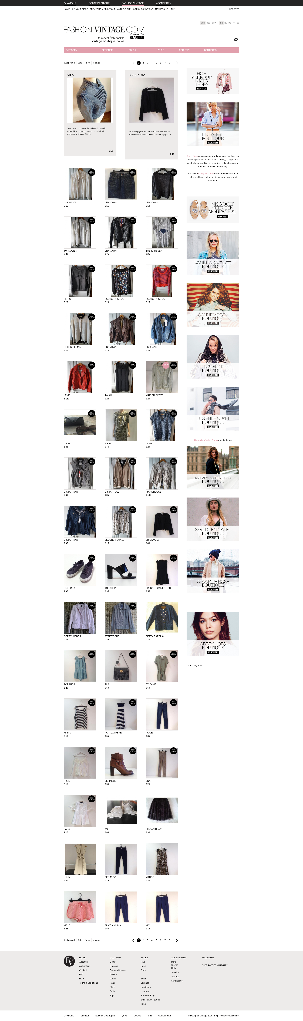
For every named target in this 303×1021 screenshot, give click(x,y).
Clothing (115, 957)
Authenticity (124, 9)
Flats (143, 962)
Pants (112, 983)
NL (225, 23)
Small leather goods (150, 1000)
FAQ (81, 974)
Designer (107, 50)
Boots (143, 970)
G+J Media (69, 1016)
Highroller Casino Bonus (206, 440)
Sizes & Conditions (143, 9)
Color (132, 50)
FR (234, 23)
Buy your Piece (80, 9)
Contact (83, 970)
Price (160, 50)
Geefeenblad (164, 1016)
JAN (150, 1016)
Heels (143, 966)
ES (238, 23)
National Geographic (105, 1016)
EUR (203, 23)
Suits (112, 991)
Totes (143, 1004)
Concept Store (99, 3)
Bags (143, 978)
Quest (124, 1016)
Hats (173, 968)
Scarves (175, 976)
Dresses (114, 966)
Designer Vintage (69, 964)
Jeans (113, 978)
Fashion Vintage (133, 3)
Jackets (113, 974)
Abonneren (163, 3)
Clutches (145, 983)
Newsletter (236, 39)
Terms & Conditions (88, 983)
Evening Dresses (118, 970)
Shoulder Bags (148, 995)
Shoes (144, 957)
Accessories (179, 957)
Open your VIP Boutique (102, 9)
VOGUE (137, 1016)
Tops (112, 995)
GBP (214, 23)
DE (229, 23)
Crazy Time (192, 156)
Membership (161, 9)
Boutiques (210, 50)
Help (172, 9)
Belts (173, 962)
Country (184, 50)
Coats (113, 962)
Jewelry (175, 972)
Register (234, 9)
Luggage (145, 991)
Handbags (146, 987)
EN (221, 23)
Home (67, 9)
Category (71, 50)
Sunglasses (177, 981)
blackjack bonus (206, 173)
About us (83, 962)
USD (208, 23)
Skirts (112, 987)
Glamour (70, 3)
